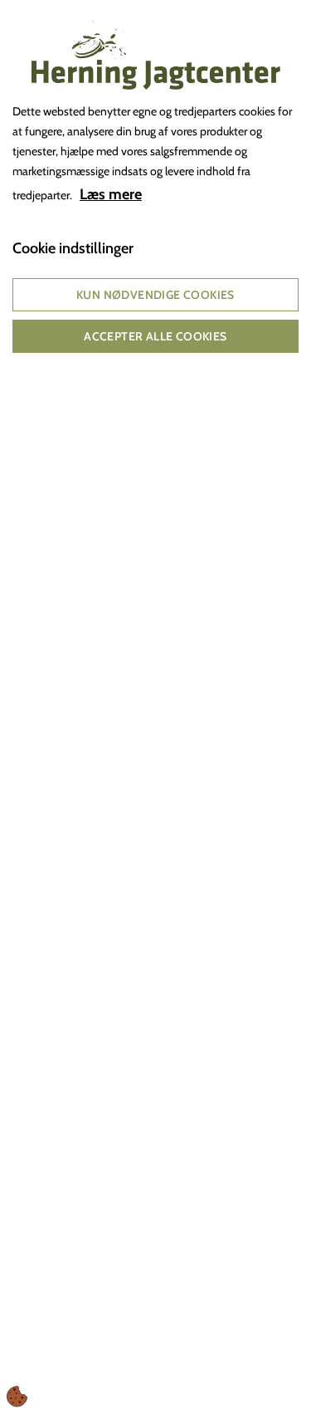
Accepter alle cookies (155, 336)
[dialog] (155, 707)
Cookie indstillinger (73, 248)
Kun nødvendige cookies (155, 294)
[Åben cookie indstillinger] (17, 1396)
